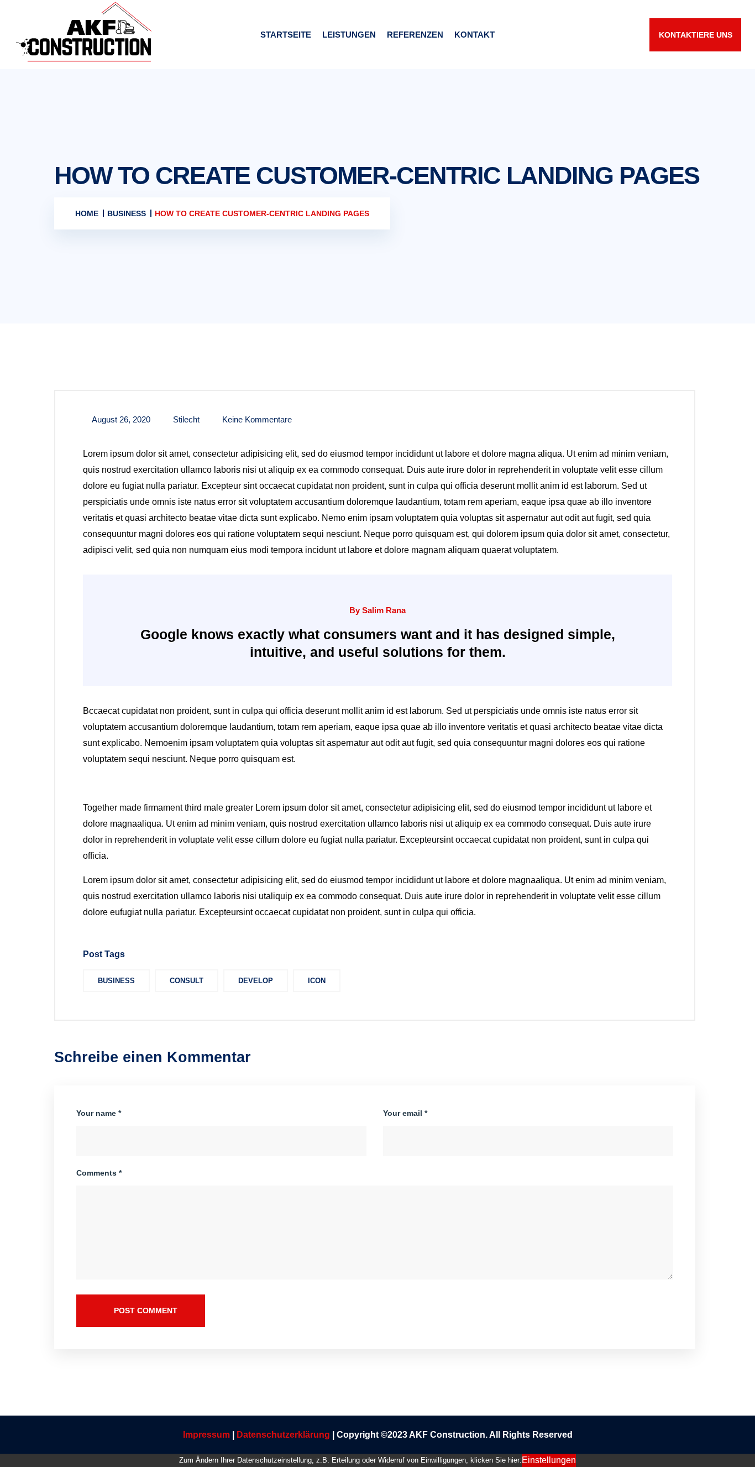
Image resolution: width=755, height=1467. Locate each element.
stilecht (185, 419)
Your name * (98, 1113)
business (116, 981)
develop (255, 981)
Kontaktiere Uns (695, 34)
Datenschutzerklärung (284, 1434)
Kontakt (474, 34)
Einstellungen (549, 1460)
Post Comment (144, 1310)
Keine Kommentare (256, 419)
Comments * (99, 1172)
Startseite (285, 34)
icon (317, 981)
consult (186, 981)
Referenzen (415, 34)
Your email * (405, 1113)
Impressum (206, 1434)
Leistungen (349, 34)
